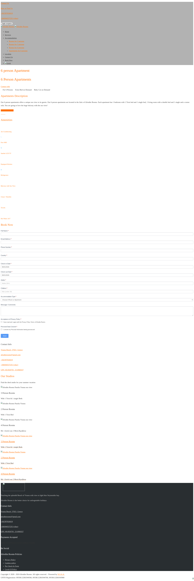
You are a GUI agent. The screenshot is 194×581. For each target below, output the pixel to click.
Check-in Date (6, 264)
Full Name (5, 231)
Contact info (5, 87)
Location (8, 54)
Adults (3, 280)
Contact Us (9, 57)
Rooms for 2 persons (16, 41)
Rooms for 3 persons (16, 44)
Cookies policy (10, 563)
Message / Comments (8, 305)
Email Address (6, 239)
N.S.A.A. (61, 574)
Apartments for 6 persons (18, 51)
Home (7, 32)
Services (8, 35)
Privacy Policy (10, 560)
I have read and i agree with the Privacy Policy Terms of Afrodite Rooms (24, 322)
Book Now (8, 60)
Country (4, 255)
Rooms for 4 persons (16, 48)
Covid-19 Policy (11, 569)
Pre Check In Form (12, 566)
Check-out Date (6, 272)
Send (4, 336)
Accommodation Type (8, 296)
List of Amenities (7, 110)
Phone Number (6, 247)
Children (4, 288)
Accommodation (11, 38)
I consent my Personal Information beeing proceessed (19, 329)
